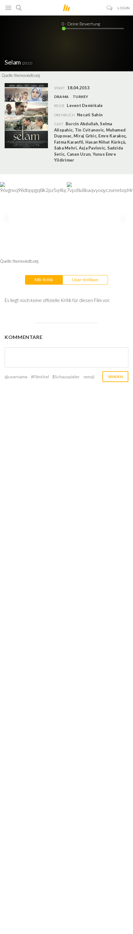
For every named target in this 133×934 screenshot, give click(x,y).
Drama (61, 96)
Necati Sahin (90, 114)
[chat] (109, 8)
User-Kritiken (85, 279)
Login (124, 8)
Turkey (80, 96)
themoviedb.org (27, 75)
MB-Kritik (44, 279)
